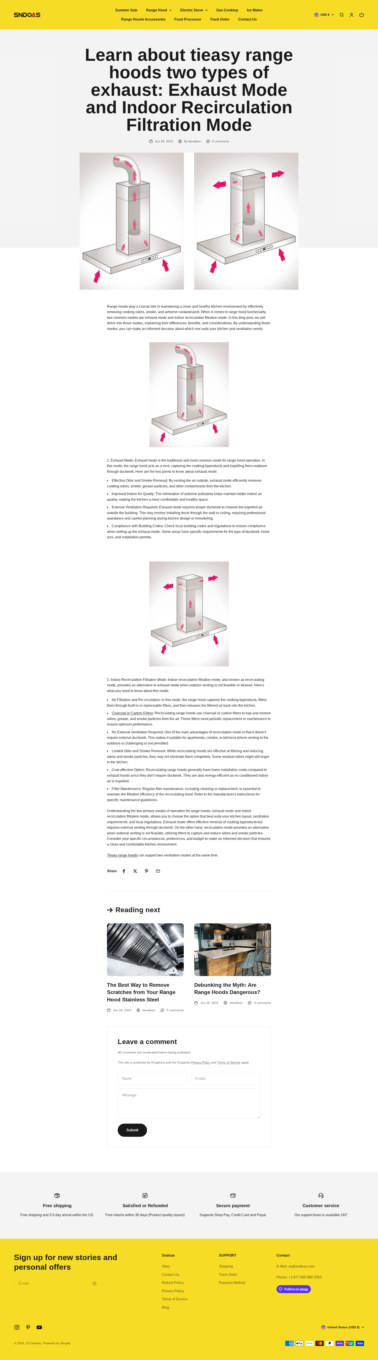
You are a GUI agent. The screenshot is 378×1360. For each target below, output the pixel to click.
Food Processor (187, 19)
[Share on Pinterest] (146, 871)
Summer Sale (126, 10)
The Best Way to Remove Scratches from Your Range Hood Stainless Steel (141, 992)
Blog (165, 1307)
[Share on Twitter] (135, 871)
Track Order (219, 19)
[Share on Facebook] (123, 871)
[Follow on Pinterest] (28, 1327)
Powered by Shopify (57, 1343)
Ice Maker (255, 10)
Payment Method (232, 1283)
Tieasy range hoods (122, 855)
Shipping (226, 1266)
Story (166, 1266)
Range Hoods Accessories (143, 19)
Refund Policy (173, 1283)
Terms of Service (228, 1062)
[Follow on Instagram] (17, 1327)
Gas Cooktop (227, 10)
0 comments (220, 141)
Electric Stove (191, 10)
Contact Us (247, 19)
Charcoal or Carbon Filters (132, 713)
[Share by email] (158, 871)
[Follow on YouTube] (39, 1327)
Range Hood (156, 10)
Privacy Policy (200, 1062)
